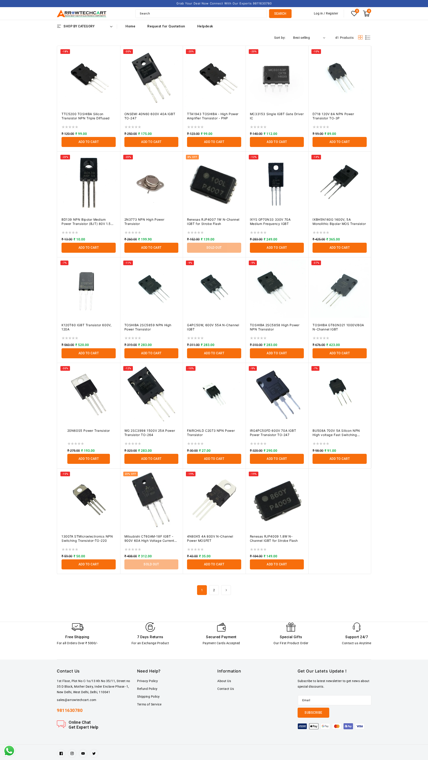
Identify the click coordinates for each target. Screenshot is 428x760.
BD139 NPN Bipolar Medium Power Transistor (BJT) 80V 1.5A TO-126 (87, 222)
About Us (224, 681)
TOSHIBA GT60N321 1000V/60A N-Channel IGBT (338, 327)
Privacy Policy (147, 681)
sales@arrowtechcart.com (76, 700)
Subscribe (313, 712)
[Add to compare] (114, 54)
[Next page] (226, 590)
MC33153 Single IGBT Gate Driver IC (277, 116)
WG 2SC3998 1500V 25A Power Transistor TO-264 (149, 433)
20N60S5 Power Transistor (88, 430)
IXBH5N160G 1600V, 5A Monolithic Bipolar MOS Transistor (339, 222)
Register (332, 13)
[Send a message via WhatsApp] (9, 751)
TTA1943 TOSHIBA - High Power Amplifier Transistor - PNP (213, 116)
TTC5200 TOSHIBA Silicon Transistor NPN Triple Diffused (86, 116)
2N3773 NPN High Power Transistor (144, 222)
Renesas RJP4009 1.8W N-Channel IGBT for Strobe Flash (274, 538)
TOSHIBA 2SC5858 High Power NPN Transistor (275, 327)
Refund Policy (147, 689)
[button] (366, 13)
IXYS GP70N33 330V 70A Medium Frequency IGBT (270, 222)
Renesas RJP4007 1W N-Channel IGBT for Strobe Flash (213, 222)
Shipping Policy (148, 696)
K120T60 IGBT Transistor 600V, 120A (86, 327)
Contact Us (225, 689)
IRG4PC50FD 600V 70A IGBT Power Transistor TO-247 (273, 433)
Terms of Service (149, 704)
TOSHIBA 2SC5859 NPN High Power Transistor (147, 327)
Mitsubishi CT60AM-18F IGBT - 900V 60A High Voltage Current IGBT (149, 538)
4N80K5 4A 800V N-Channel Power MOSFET (210, 538)
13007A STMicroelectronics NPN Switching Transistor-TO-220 (87, 538)
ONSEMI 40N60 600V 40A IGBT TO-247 (149, 116)
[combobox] (201, 13)
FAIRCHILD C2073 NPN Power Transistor (211, 433)
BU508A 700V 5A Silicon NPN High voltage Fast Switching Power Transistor (336, 433)
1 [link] (202, 590)
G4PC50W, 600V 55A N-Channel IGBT (213, 327)
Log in (318, 13)
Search (280, 13)
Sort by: (279, 37)
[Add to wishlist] (114, 45)
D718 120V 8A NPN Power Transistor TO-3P (333, 116)
